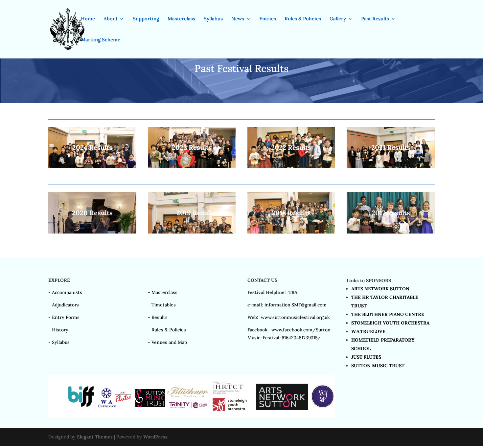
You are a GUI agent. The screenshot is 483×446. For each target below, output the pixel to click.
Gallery (338, 19)
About (111, 19)
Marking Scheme (100, 40)
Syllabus (213, 19)
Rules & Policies (303, 19)
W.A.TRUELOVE (368, 331)
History (60, 330)
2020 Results (92, 213)
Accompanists (67, 292)
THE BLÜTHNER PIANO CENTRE (387, 314)
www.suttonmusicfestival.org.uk (295, 317)
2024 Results (92, 147)
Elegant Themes (95, 437)
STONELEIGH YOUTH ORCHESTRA (390, 323)
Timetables (163, 305)
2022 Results (291, 147)
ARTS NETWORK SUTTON (380, 289)
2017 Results (391, 213)
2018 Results (291, 213)
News (237, 19)
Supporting (146, 19)
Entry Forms (66, 317)
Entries (267, 19)
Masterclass (181, 19)
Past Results (375, 19)
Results (159, 317)
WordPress (155, 437)
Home (88, 19)
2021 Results (390, 147)
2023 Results (192, 147)
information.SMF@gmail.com (295, 305)
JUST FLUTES (366, 357)
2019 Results (196, 213)
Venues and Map (169, 342)
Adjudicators (65, 305)
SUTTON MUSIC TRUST (377, 365)
